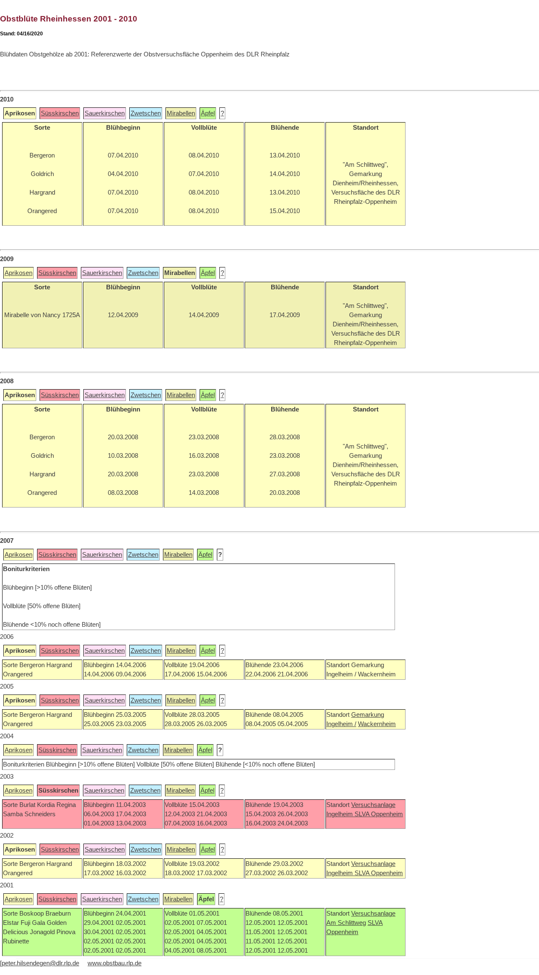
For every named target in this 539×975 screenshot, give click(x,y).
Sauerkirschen (105, 113)
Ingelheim (340, 814)
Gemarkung (367, 714)
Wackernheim (377, 724)
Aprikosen (18, 273)
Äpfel (208, 113)
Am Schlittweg (346, 922)
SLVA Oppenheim (379, 814)
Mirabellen (181, 113)
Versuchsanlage (373, 804)
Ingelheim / (341, 724)
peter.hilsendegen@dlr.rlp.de (40, 963)
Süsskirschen (60, 113)
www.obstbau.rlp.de (114, 963)
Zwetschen (146, 113)
